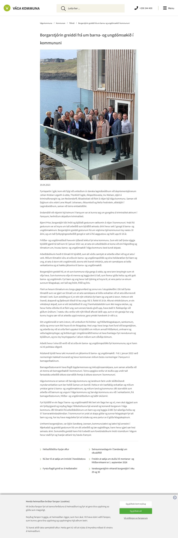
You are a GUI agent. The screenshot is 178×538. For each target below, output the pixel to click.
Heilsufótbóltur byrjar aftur (56, 449)
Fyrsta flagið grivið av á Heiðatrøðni (60, 468)
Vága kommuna (46, 23)
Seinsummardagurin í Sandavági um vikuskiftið (109, 451)
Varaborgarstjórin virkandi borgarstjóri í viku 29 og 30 (113, 470)
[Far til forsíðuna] (25, 8)
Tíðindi (72, 23)
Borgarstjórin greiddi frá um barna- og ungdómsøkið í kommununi (104, 23)
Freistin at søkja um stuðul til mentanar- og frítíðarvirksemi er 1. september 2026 (113, 460)
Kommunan (61, 23)
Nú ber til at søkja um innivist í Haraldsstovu (64, 458)
